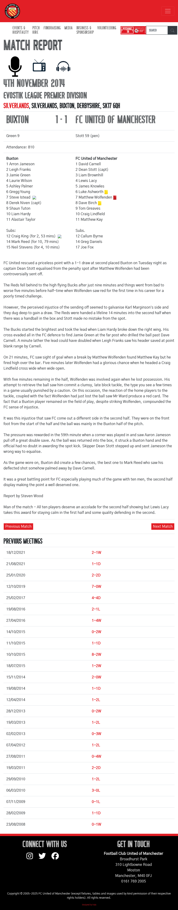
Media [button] (68, 28)
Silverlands (16, 106)
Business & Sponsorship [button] (85, 30)
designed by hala (89, 905)
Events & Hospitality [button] (21, 30)
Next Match (163, 526)
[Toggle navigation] (167, 11)
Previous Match (18, 526)
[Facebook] (57, 858)
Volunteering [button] (106, 28)
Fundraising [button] (52, 28)
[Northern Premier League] (132, 30)
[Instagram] (32, 858)
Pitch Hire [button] (36, 30)
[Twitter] (44, 858)
